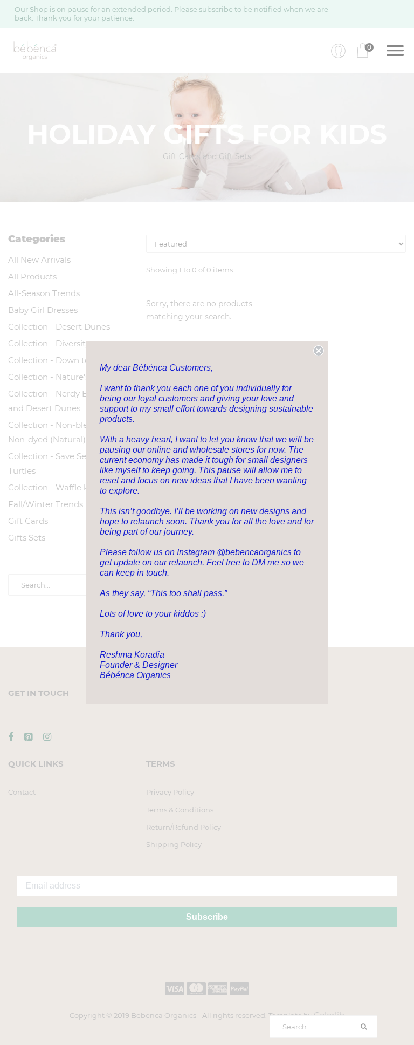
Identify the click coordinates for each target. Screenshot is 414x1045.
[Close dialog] (318, 350)
